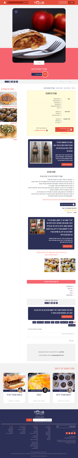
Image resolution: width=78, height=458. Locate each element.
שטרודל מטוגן (40, 322)
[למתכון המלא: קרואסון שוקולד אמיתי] (14, 381)
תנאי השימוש (11, 430)
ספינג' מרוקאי (36, 432)
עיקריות (49, 429)
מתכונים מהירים (47, 427)
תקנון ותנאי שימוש (38, 452)
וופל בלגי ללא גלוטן (35, 443)
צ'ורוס (37, 429)
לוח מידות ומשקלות (40, 130)
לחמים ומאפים (48, 434)
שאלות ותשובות (10, 429)
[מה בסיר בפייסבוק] (67, 433)
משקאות (49, 428)
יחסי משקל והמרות (22, 427)
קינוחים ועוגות (48, 433)
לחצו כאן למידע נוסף (64, 133)
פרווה (34, 322)
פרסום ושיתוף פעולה (9, 433)
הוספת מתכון (62, 2)
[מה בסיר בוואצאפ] (71, 433)
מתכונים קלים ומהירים (21, 429)
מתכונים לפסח (23, 432)
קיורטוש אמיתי (35, 427)
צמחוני (49, 435)
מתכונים (24, 428)
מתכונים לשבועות (22, 433)
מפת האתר (11, 432)
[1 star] (75, 210)
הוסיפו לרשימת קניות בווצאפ (65, 129)
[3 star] (70, 210)
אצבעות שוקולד (35, 435)
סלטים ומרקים (48, 432)
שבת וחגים (48, 439)
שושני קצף (36, 447)
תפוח (52, 322)
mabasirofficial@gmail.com (69, 437)
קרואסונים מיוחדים (35, 448)
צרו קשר (32, 452)
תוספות (49, 430)
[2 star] (73, 210)
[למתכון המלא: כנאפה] (39, 381)
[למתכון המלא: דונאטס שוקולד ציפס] (64, 381)
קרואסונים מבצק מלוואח (34, 445)
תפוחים (57, 322)
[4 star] (68, 210)
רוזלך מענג (36, 428)
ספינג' (37, 434)
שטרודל (71, 322)
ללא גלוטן (48, 438)
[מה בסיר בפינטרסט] (74, 433)
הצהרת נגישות (44, 452)
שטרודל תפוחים (64, 322)
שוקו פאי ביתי (36, 430)
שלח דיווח (71, 340)
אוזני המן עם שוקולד (34, 442)
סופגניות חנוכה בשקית (34, 444)
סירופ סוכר (47, 322)
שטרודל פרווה (72, 325)
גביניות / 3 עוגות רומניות (34, 433)
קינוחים (24, 430)
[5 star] (65, 210)
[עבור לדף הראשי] (39, 411)
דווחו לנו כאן (13, 453)
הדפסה (6, 81)
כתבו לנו (11, 427)
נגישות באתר (11, 428)
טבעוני (49, 437)
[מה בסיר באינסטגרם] (69, 433)
